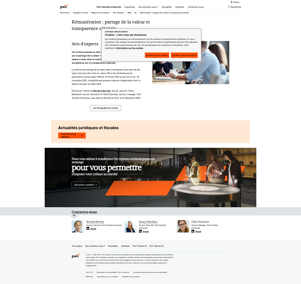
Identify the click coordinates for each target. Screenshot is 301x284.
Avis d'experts (118, 13)
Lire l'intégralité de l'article (105, 108)
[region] (151, 45)
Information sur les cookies (129, 48)
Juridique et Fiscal (80, 13)
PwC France (64, 13)
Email (93, 229)
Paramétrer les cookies (131, 277)
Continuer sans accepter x (116, 31)
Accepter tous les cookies (184, 55)
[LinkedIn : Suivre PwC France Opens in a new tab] (87, 228)
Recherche (236, 7)
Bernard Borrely (101, 90)
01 (136, 13)
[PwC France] (64, 6)
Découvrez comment (85, 185)
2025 (129, 13)
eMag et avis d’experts (100, 13)
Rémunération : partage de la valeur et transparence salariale (164, 13)
